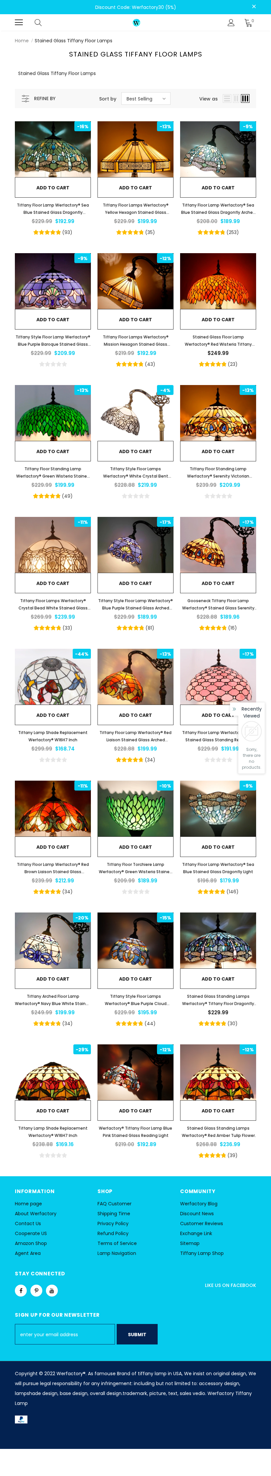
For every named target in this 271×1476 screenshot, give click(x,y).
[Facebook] (21, 1291)
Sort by (107, 99)
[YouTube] (52, 1291)
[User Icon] (231, 22)
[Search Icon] (45, 22)
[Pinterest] (36, 1291)
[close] (254, 6)
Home (22, 40)
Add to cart (52, 187)
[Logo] (136, 22)
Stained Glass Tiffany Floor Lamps (73, 40)
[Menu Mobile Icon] (19, 22)
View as (208, 99)
